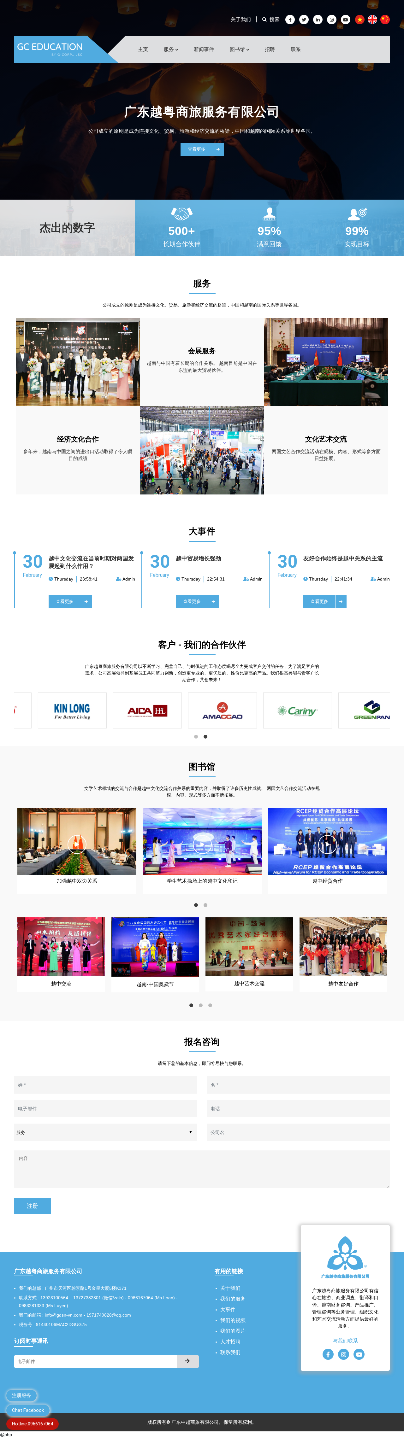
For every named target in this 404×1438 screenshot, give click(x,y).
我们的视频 (233, 1320)
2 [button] (207, 738)
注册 (32, 1206)
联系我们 (230, 1352)
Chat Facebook (28, 1410)
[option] (53, 713)
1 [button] (197, 738)
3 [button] (211, 1006)
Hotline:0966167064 (32, 1424)
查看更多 (198, 149)
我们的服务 (233, 1299)
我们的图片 (233, 1331)
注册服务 (21, 1395)
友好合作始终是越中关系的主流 (343, 558)
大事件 (227, 1309)
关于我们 (241, 19)
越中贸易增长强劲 (198, 558)
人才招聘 (230, 1342)
